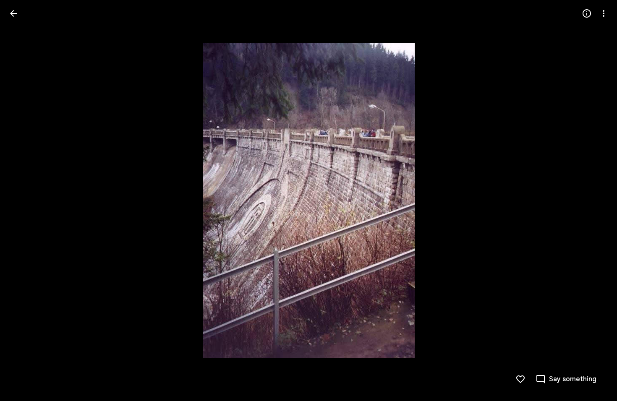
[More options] (603, 13)
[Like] (520, 379)
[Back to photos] (13, 13)
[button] (23, 200)
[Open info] (586, 13)
